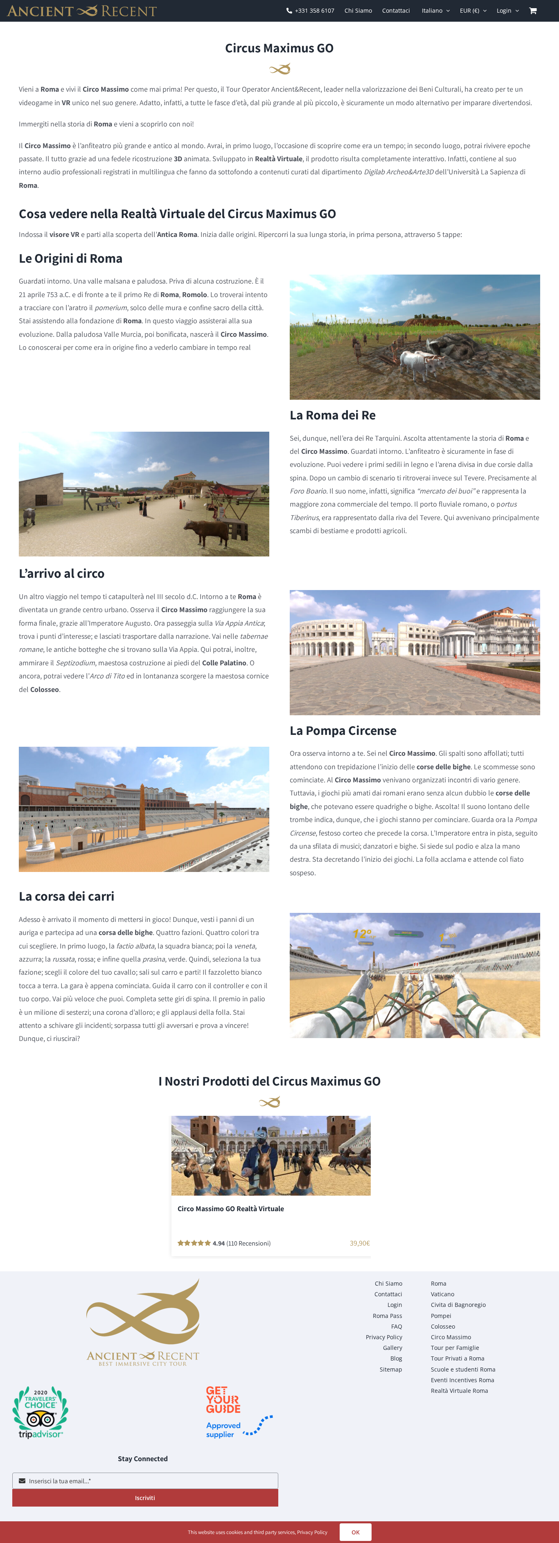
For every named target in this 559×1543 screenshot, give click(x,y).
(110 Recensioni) (248, 1243)
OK (356, 1532)
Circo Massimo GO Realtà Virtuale (231, 1208)
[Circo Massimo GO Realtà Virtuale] (273, 1153)
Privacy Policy (312, 1532)
